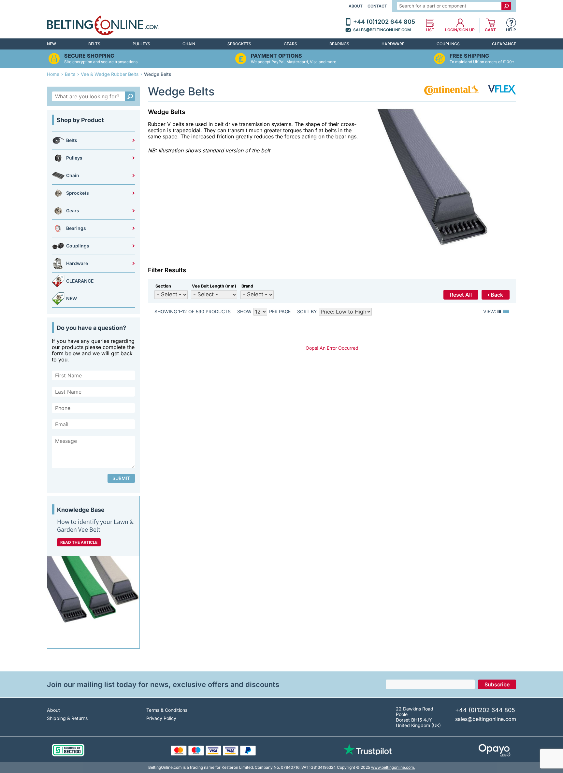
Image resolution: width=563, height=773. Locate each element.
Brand (247, 286)
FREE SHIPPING (469, 56)
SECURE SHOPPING (89, 56)
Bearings (339, 43)
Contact (377, 6)
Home (53, 74)
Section (163, 286)
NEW (51, 43)
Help (511, 30)
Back (497, 294)
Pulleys (141, 43)
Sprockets (239, 43)
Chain (188, 43)
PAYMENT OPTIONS (276, 56)
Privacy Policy (161, 718)
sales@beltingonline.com (382, 30)
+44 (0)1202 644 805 (384, 22)
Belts (94, 43)
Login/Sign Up (460, 30)
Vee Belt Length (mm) (214, 286)
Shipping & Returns (67, 718)
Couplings (448, 43)
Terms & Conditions (166, 710)
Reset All (461, 294)
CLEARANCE (504, 43)
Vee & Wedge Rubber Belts (109, 74)
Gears (290, 43)
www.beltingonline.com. (393, 767)
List (430, 30)
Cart (490, 30)
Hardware (393, 43)
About (356, 6)
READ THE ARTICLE (78, 542)
